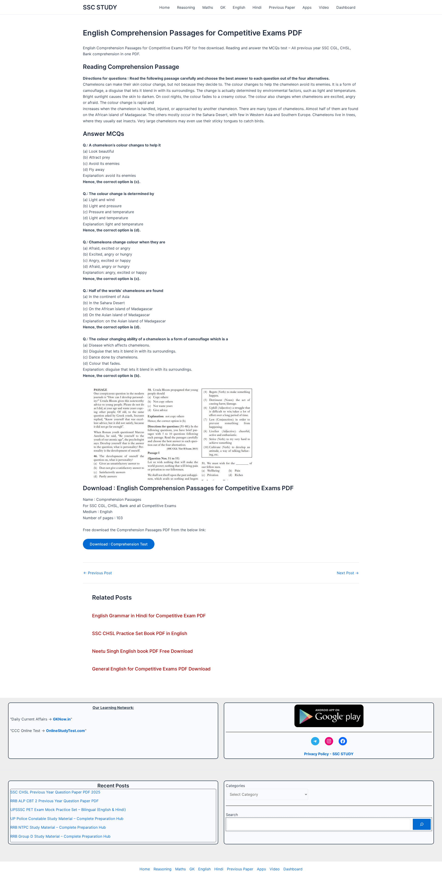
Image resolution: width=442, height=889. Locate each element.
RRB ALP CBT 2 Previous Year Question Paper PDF (54, 801)
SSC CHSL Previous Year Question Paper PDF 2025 (55, 792)
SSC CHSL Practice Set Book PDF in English (139, 633)
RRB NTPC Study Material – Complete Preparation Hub (58, 827)
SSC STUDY (100, 7)
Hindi (257, 7)
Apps (306, 7)
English (239, 7)
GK (222, 7)
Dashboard (345, 7)
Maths (207, 7)
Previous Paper (282, 7)
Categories (235, 785)
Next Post (348, 573)
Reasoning (186, 7)
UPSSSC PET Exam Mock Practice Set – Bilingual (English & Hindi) (68, 809)
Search (232, 814)
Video (324, 7)
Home (164, 7)
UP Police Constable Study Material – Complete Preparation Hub (66, 818)
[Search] (422, 824)
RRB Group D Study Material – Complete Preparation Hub (60, 836)
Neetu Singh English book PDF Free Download (142, 651)
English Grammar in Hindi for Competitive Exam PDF (149, 615)
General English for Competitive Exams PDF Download (151, 669)
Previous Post (97, 573)
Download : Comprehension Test (119, 544)
